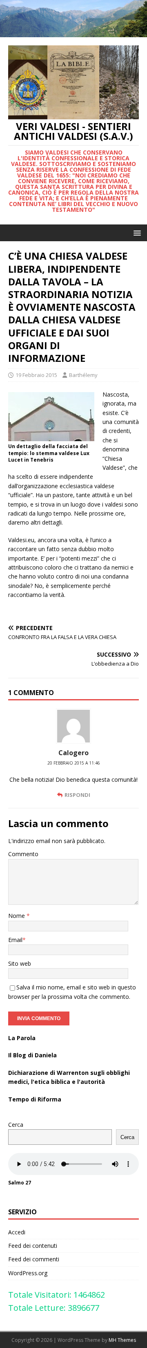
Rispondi (77, 794)
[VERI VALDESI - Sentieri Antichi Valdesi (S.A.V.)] (73, 32)
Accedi (16, 1232)
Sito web (19, 963)
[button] (136, 232)
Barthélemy (83, 375)
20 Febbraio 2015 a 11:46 (73, 763)
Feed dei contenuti (32, 1245)
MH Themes (122, 1340)
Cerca (15, 1124)
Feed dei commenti (33, 1259)
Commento (23, 854)
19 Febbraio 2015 (36, 375)
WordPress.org (27, 1273)
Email (15, 940)
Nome (17, 916)
